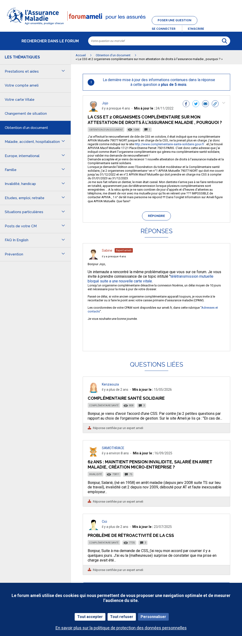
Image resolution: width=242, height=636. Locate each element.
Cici (104, 521)
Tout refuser (121, 616)
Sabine (107, 250)
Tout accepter (90, 616)
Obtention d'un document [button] (26, 128)
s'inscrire (196, 29)
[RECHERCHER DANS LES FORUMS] (224, 40)
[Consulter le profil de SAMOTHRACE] (93, 455)
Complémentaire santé (104, 405)
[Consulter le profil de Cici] (93, 528)
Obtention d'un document (106, 129)
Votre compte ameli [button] (22, 85)
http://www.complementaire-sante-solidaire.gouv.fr (169, 144)
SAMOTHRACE (113, 448)
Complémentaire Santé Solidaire (126, 398)
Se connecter (163, 29)
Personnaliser (153, 616)
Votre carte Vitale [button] (20, 99)
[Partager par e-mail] (205, 104)
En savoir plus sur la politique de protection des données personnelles (121, 627)
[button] (121, 25)
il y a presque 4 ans (114, 256)
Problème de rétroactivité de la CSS (131, 535)
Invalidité (95, 474)
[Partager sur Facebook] (186, 104)
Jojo (105, 103)
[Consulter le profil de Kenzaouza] (93, 391)
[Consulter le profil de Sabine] (93, 258)
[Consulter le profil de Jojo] (93, 110)
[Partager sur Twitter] (195, 104)
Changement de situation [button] (26, 113)
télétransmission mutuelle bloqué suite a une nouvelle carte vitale (150, 278)
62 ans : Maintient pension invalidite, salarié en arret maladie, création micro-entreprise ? (150, 464)
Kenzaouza (110, 384)
